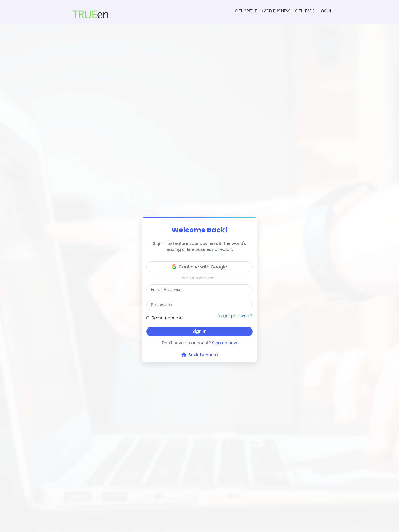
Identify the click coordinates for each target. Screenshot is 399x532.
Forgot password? (235, 316)
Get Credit (246, 11)
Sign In (199, 331)
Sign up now (224, 343)
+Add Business (275, 11)
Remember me (167, 318)
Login (325, 11)
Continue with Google (203, 267)
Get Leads (305, 11)
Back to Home (202, 354)
